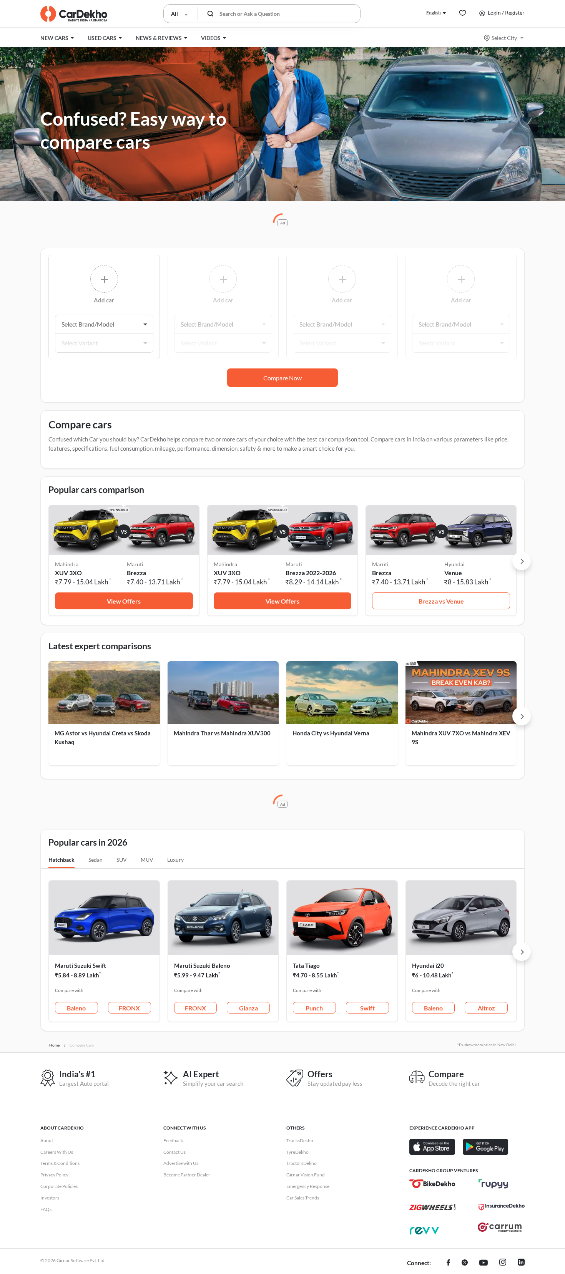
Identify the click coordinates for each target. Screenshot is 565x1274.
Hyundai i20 (428, 965)
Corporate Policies (59, 1186)
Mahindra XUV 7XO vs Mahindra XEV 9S (461, 737)
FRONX (129, 1008)
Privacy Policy (54, 1175)
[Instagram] (502, 1263)
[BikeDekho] (432, 1183)
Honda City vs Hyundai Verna (330, 733)
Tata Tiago (306, 965)
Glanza (248, 1008)
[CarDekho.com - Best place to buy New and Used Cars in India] (73, 14)
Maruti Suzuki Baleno (202, 965)
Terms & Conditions (60, 1163)
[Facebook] (448, 1263)
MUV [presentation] (147, 859)
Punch (314, 1008)
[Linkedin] (521, 1263)
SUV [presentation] (121, 859)
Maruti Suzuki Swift (80, 965)
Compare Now (282, 378)
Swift (367, 1008)
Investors (49, 1198)
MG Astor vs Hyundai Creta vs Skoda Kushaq (103, 737)
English (433, 12)
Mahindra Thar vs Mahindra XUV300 (222, 733)
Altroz (486, 1008)
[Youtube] (483, 1263)
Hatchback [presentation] (61, 859)
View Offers (124, 601)
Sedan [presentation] (95, 859)
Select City (504, 38)
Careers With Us (56, 1152)
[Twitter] (465, 1263)
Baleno (76, 1008)
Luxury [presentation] (175, 859)
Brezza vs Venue (441, 601)
